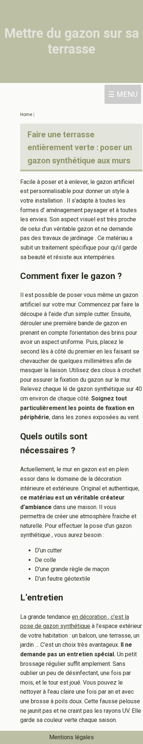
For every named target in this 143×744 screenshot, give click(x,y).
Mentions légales (71, 737)
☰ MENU (123, 94)
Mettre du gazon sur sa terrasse (71, 41)
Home (26, 114)
